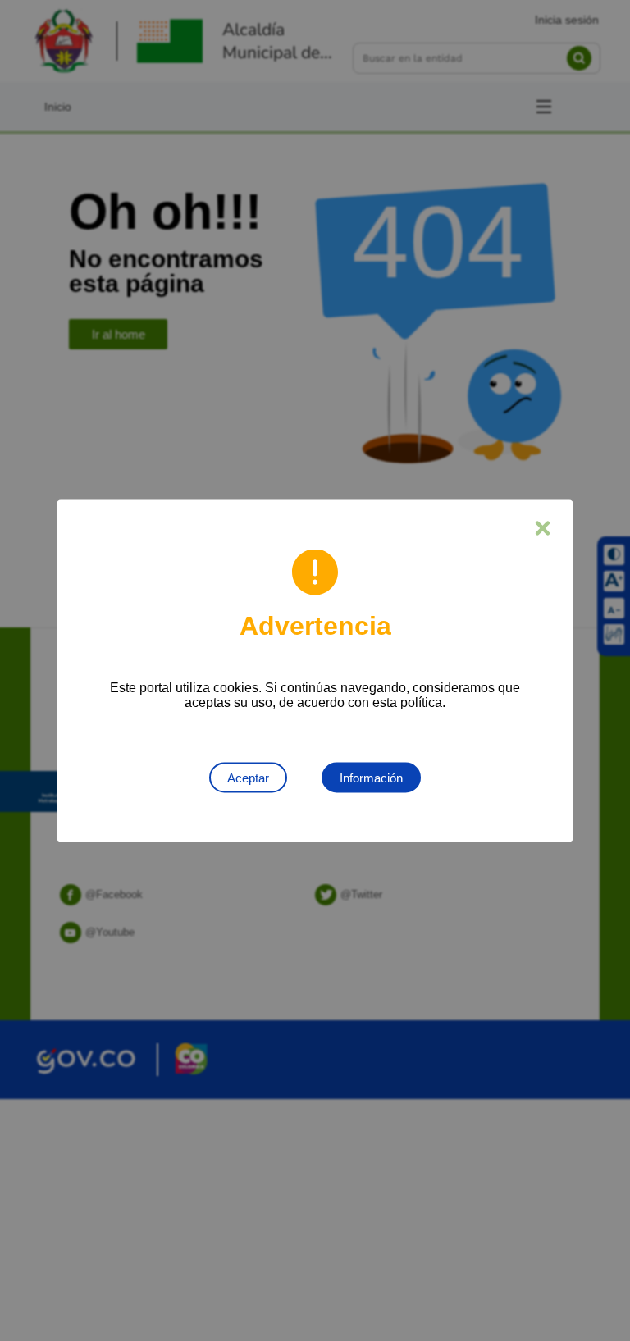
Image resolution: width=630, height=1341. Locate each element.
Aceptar (248, 777)
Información (371, 777)
